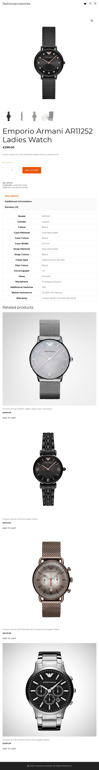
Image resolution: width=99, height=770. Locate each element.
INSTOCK (11, 187)
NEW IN (19, 187)
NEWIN (25, 187)
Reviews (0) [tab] (11, 207)
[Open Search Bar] (90, 3)
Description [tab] (12, 196)
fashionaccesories (16, 4)
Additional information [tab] (18, 201)
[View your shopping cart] (85, 3)
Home (5, 155)
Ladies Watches (16, 155)
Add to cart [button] (9, 418)
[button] (92, 20)
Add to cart (32, 170)
